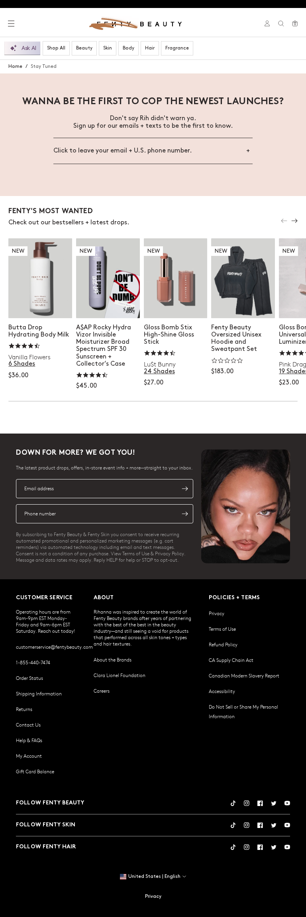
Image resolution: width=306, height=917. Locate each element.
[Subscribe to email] (185, 489)
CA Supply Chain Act (231, 660)
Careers (102, 690)
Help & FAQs (29, 740)
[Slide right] (294, 221)
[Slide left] (284, 221)
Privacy (216, 613)
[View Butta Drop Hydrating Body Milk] (40, 278)
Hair (150, 48)
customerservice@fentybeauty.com (54, 647)
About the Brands (112, 659)
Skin (107, 48)
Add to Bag (108, 304)
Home (15, 66)
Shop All (56, 48)
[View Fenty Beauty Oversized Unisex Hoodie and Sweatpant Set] (243, 278)
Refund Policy (223, 644)
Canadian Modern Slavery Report (244, 675)
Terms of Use (222, 629)
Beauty (84, 48)
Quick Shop (40, 304)
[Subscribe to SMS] (185, 514)
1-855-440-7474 (33, 662)
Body (128, 48)
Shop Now (243, 304)
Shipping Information (39, 693)
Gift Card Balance (35, 771)
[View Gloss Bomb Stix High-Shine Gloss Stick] (176, 278)
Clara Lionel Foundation (119, 675)
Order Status (29, 678)
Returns (24, 709)
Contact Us (28, 724)
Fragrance (177, 48)
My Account (29, 756)
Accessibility (222, 691)
